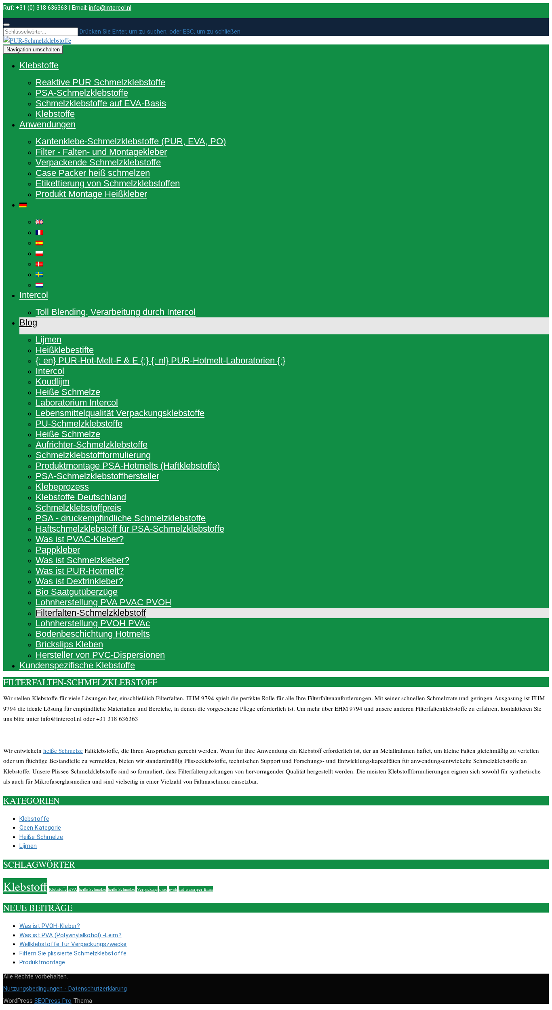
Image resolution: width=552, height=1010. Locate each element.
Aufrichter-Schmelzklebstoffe (91, 444)
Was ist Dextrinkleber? (79, 581)
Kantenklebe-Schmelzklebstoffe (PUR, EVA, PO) (131, 141)
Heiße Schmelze (68, 392)
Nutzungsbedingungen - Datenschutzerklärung (65, 988)
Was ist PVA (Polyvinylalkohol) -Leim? (70, 935)
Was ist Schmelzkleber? (82, 560)
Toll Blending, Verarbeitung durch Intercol (116, 312)
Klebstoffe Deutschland (81, 497)
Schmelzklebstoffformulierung (93, 455)
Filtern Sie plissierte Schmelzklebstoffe (72, 953)
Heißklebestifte (65, 350)
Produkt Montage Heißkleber (91, 194)
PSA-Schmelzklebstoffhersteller (97, 476)
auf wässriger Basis (196, 889)
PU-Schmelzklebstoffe (79, 423)
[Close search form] (6, 24)
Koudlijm (53, 381)
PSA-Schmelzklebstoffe (82, 93)
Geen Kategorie (40, 827)
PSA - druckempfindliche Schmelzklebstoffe (121, 518)
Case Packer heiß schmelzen (93, 173)
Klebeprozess (62, 487)
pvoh (173, 889)
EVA (72, 889)
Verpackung (147, 889)
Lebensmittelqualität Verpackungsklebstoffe (120, 413)
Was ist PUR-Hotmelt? (80, 571)
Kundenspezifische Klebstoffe (77, 665)
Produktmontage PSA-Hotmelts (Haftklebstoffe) (128, 466)
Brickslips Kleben (69, 644)
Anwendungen (47, 124)
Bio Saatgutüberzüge (77, 592)
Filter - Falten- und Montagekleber (101, 152)
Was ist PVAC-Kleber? (80, 539)
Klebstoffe (39, 65)
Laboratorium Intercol (77, 402)
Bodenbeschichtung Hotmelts (93, 634)
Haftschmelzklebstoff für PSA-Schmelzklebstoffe (130, 529)
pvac (163, 889)
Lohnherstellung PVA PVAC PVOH (103, 602)
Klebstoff (25, 886)
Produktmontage (42, 962)
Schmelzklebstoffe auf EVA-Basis (101, 103)
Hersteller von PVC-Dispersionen (100, 655)
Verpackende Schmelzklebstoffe (98, 162)
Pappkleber (58, 550)
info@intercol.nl (110, 7)
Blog (28, 322)
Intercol (33, 295)
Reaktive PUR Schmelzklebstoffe (100, 82)
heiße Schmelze (63, 750)
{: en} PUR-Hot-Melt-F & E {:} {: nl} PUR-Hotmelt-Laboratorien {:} (160, 360)
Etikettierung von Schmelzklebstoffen (108, 183)
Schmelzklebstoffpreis (78, 508)
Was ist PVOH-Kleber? (49, 926)
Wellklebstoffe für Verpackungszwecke (73, 944)
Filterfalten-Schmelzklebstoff (91, 613)
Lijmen (48, 339)
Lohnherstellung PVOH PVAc (93, 623)
